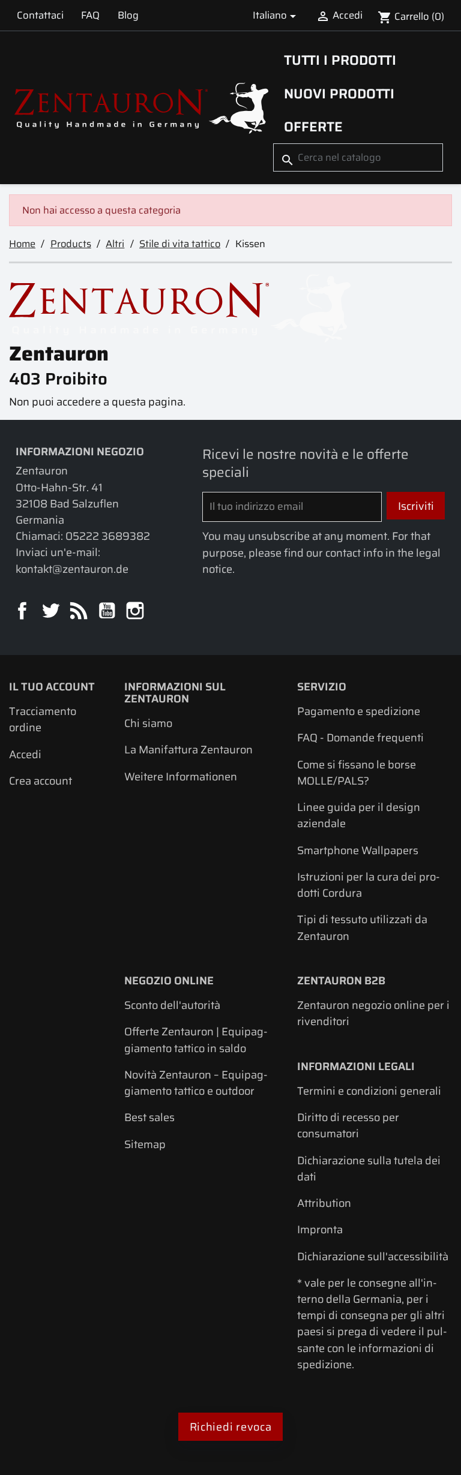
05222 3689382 (107, 536)
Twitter (51, 611)
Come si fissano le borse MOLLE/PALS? (356, 772)
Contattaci (40, 15)
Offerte (313, 126)
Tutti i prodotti (340, 60)
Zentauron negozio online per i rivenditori (373, 1013)
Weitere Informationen (180, 776)
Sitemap (145, 1144)
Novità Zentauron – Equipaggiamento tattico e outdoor (196, 1083)
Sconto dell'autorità (172, 1005)
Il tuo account (52, 686)
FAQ (90, 15)
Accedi (25, 754)
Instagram (136, 611)
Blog (128, 15)
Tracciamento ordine (42, 719)
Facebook (23, 611)
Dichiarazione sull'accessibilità (372, 1256)
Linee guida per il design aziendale (358, 815)
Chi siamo (148, 723)
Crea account (40, 780)
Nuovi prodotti (339, 93)
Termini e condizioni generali (369, 1091)
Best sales (149, 1117)
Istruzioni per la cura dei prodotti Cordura (368, 885)
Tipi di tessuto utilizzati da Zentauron (362, 927)
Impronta (320, 1229)
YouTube (108, 611)
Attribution (324, 1203)
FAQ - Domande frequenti (360, 737)
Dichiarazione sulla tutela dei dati (369, 1168)
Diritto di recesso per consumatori (348, 1125)
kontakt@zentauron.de (72, 569)
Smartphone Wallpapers (357, 850)
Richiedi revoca (231, 1426)
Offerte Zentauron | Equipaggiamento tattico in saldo (196, 1039)
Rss (79, 611)
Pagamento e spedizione (358, 711)
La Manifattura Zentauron (188, 749)
